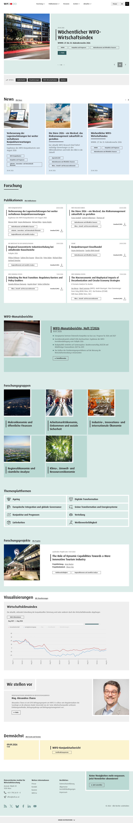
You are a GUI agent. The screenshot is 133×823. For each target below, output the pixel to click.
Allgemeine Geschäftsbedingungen (67, 788)
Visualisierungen (34, 80)
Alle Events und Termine (33, 737)
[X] (11, 806)
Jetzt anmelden (97, 785)
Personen (66, 4)
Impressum (63, 792)
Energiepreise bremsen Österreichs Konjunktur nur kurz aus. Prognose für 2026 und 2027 (85, 336)
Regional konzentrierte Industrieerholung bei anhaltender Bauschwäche (30, 248)
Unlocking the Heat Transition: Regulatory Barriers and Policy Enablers (35, 279)
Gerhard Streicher (14, 260)
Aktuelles (86, 4)
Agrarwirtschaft (56, 158)
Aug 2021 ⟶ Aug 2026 (15, 621)
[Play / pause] (120, 64)
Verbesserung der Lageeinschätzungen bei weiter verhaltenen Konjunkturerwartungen (22, 137)
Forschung (39, 4)
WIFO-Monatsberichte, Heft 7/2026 (76, 328)
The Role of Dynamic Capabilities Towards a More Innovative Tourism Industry (81, 557)
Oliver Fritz (39, 258)
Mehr (62, 53)
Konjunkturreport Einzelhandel (86, 246)
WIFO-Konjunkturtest (15, 156)
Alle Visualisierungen (41, 598)
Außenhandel (21, 80)
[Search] (127, 4)
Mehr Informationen (15, 617)
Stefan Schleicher (44, 284)
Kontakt (34, 787)
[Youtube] (34, 806)
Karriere (63, 80)
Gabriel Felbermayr (89, 218)
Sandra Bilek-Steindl (92, 250)
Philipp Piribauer (14, 258)
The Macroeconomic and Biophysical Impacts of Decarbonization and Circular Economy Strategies (95, 279)
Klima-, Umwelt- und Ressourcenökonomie (63, 166)
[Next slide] (125, 65)
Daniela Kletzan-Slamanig (17, 284)
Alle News (19, 100)
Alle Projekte (36, 541)
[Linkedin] (29, 806)
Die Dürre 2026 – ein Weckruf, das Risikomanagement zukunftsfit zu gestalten (66, 136)
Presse (115, 4)
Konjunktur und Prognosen (79, 47)
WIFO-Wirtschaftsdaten (50, 80)
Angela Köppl (32, 284)
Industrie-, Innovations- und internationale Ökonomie (21, 164)
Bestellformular (61, 358)
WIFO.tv (34, 793)
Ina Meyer (74, 288)
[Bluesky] (17, 806)
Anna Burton (69, 564)
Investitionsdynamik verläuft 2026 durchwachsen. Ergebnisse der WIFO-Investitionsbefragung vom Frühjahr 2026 (80, 340)
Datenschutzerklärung (66, 784)
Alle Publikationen (30, 201)
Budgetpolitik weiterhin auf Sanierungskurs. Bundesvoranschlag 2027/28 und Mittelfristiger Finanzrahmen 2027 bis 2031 (81, 346)
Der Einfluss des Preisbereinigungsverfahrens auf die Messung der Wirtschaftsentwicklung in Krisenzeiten (78, 351)
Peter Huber (48, 258)
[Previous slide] (114, 65)
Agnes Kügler (47, 222)
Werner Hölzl (12, 222)
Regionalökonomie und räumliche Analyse (22, 234)
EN (122, 4)
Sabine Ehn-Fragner (27, 258)
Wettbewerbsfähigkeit (61, 572)
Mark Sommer (84, 288)
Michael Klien (36, 222)
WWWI (62, 47)
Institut (75, 4)
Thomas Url (100, 218)
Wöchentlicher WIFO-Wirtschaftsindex (79, 35)
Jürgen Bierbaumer (24, 222)
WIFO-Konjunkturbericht (66, 748)
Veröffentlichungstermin (61, 752)
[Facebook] (23, 806)
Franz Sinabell (76, 218)
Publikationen (53, 4)
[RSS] (5, 806)
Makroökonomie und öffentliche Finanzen (104, 47)
